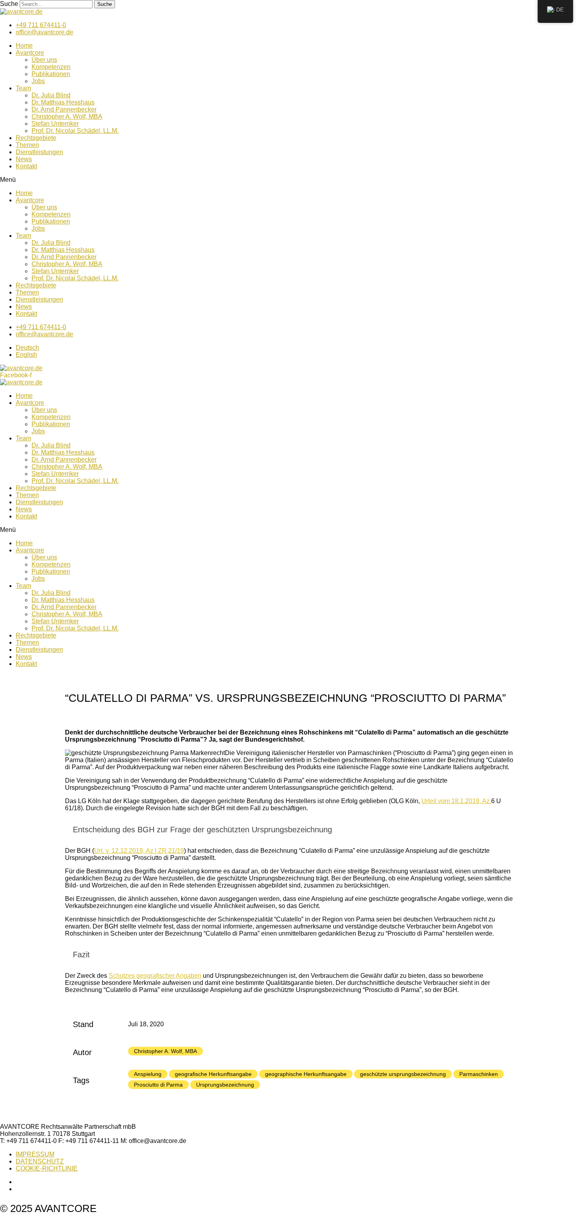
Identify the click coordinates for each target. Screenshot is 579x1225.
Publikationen (51, 74)
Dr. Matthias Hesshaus (63, 102)
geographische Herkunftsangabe (306, 1074)
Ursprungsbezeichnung (225, 1084)
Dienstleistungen (39, 152)
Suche (9, 3)
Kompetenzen (51, 66)
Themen (27, 145)
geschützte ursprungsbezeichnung (403, 1074)
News (24, 159)
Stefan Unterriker (55, 123)
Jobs (38, 81)
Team (23, 88)
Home (24, 45)
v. (139, 850)
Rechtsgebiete (36, 137)
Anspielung (147, 1074)
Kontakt (26, 166)
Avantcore (30, 52)
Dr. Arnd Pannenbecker (64, 109)
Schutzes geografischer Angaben (155, 975)
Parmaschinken (478, 1074)
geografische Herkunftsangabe (213, 1074)
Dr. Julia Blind (51, 95)
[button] (289, 179)
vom (456, 801)
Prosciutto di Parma (158, 1084)
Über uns (44, 59)
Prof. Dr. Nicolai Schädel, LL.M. (75, 130)
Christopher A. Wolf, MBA (67, 116)
